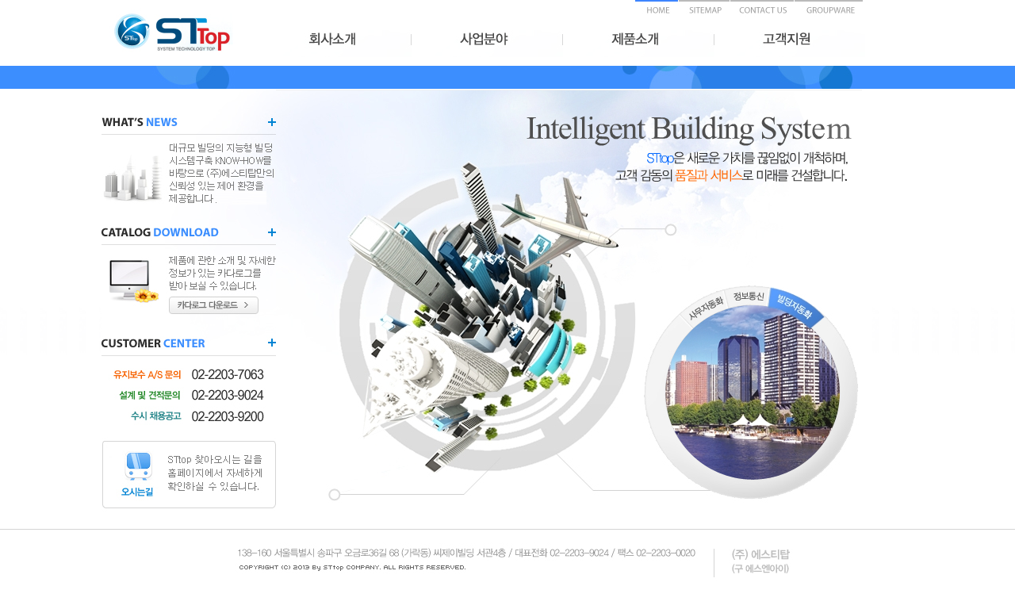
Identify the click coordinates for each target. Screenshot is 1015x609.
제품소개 (638, 41)
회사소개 (336, 41)
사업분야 (487, 41)
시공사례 (790, 41)
